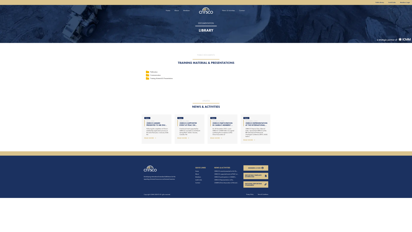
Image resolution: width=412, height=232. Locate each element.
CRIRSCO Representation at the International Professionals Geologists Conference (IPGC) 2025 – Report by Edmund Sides (225, 180)
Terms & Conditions (263, 194)
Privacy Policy (250, 194)
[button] (159, 72)
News (147, 118)
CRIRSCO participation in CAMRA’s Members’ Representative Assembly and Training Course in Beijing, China (226, 177)
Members (186, 10)
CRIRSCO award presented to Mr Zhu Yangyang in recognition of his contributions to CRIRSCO (225, 171)
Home (168, 10)
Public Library (380, 2)
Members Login (405, 2)
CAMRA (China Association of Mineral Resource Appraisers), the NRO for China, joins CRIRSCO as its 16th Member (226, 183)
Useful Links (392, 2)
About (176, 10)
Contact (242, 10)
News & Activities (228, 10)
